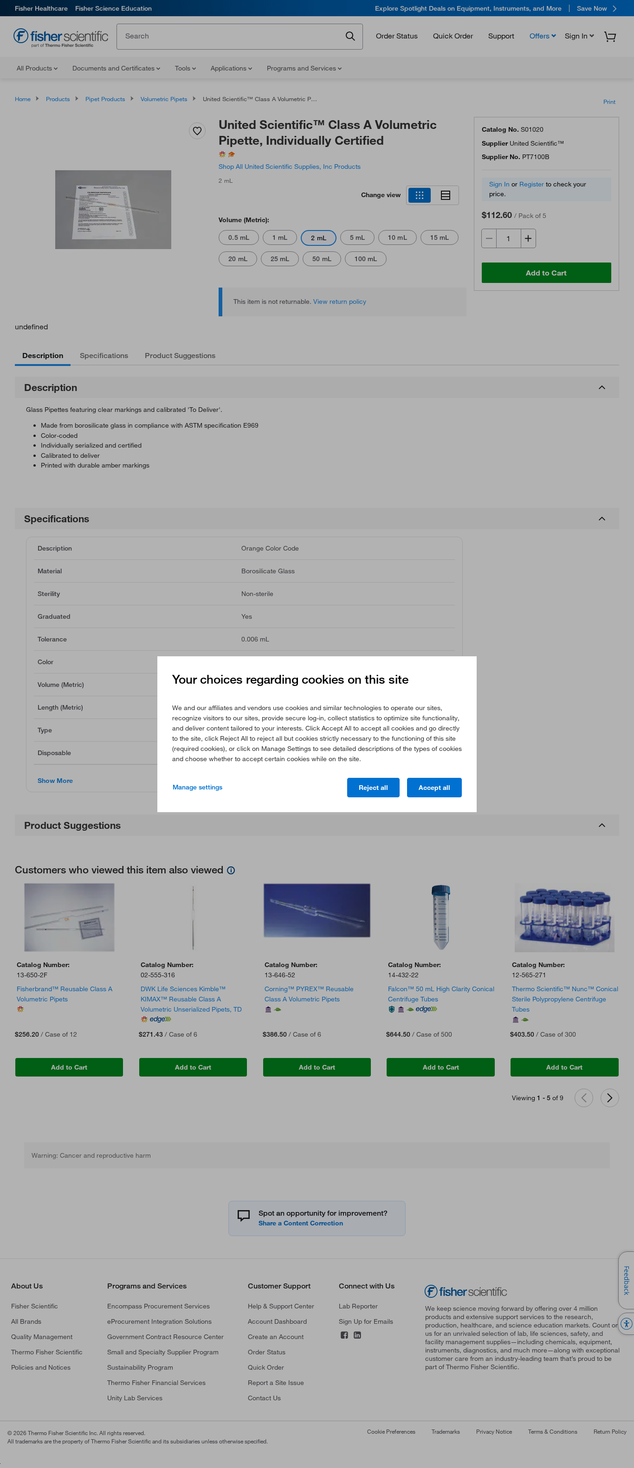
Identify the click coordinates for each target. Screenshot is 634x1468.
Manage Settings (197, 787)
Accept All (434, 787)
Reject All (373, 787)
